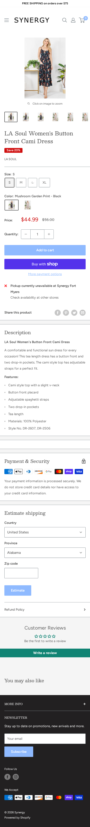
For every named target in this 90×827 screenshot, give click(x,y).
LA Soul (10, 159)
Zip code (11, 564)
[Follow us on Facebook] (7, 777)
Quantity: (11, 234)
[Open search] (64, 20)
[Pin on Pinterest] (66, 312)
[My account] (73, 20)
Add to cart (45, 250)
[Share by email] (83, 312)
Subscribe (19, 752)
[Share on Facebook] (58, 312)
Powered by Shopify (17, 817)
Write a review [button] (45, 653)
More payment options (45, 274)
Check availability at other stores (34, 297)
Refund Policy (14, 610)
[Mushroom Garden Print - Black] (12, 205)
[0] (82, 20)
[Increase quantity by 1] (49, 234)
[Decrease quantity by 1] (25, 234)
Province (10, 543)
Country (10, 523)
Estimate (18, 590)
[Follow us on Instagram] (16, 777)
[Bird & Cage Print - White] (28, 205)
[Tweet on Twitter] (74, 312)
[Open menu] (6, 20)
